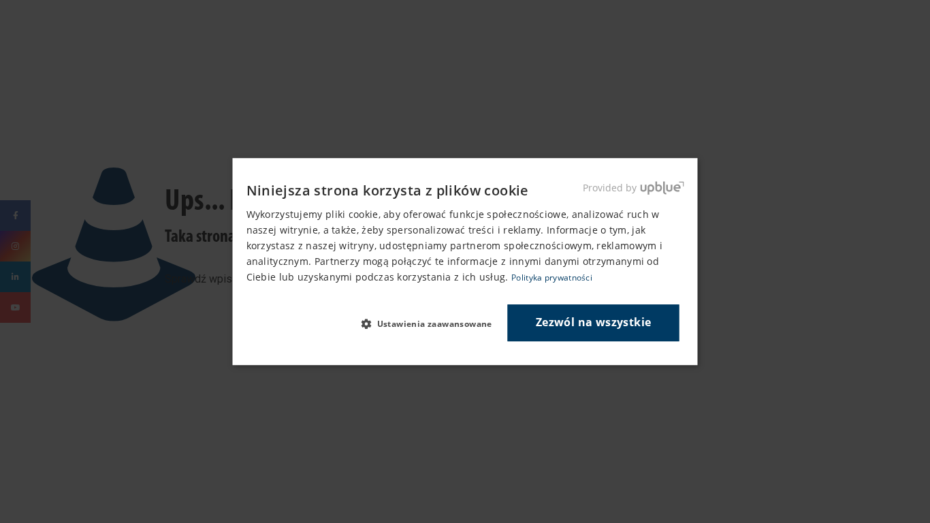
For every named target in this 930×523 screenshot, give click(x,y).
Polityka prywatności (551, 278)
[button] (432, 323)
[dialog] (465, 261)
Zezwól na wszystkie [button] (594, 322)
